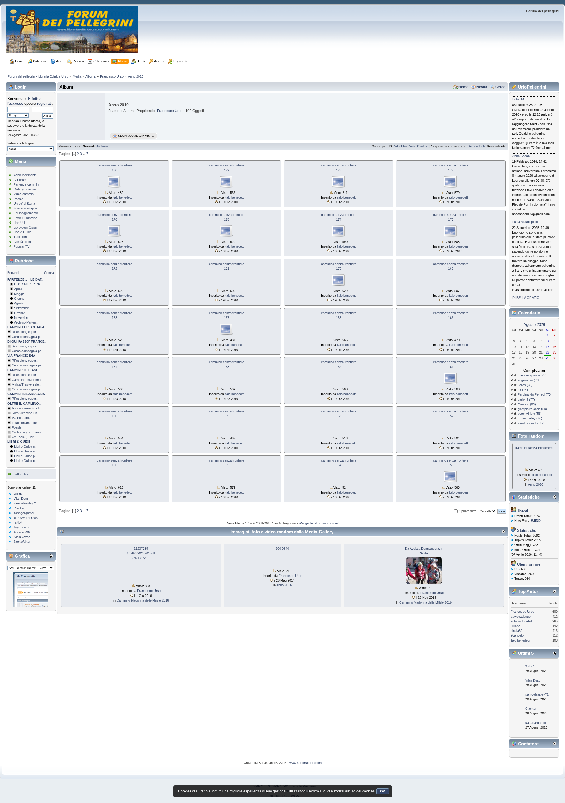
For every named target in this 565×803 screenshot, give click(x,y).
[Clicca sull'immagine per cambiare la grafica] (30, 589)
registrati (44, 103)
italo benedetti (122, 197)
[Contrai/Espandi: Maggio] (11, 294)
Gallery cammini (25, 189)
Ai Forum (20, 179)
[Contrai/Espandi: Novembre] (11, 317)
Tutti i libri (20, 237)
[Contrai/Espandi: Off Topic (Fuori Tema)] (9, 437)
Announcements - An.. (27, 408)
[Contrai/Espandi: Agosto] (11, 303)
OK (382, 791)
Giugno (19, 298)
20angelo (517, 635)
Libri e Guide (22, 232)
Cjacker (19, 508)
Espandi (13, 272)
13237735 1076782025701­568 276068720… (141, 553)
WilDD (18, 494)
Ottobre (19, 313)
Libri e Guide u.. (25, 446)
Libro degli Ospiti (25, 227)
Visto (412, 146)
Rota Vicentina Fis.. (25, 413)
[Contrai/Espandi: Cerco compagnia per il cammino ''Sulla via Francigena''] (9, 365)
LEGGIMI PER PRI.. (28, 284)
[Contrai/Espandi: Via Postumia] (9, 417)
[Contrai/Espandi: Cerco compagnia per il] (9, 337)
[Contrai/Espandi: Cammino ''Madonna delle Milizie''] (9, 379)
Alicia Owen (22, 537)
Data (396, 146)
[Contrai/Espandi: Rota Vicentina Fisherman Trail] (9, 413)
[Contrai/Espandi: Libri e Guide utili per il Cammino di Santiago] (11, 446)
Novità (481, 87)
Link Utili (19, 222)
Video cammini (24, 194)
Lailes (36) (525, 385)
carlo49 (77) (526, 399)
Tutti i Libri (20, 474)
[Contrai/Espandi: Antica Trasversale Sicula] (9, 384)
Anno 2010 (535, 484)
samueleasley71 (25, 503)
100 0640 (282, 548)
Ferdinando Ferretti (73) (535, 394)
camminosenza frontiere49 (534, 447)
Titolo (404, 146)
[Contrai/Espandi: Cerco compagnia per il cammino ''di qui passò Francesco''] (9, 351)
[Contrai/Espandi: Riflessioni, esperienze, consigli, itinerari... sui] (9, 374)
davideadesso (521, 616)
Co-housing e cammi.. (27, 432)
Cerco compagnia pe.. (27, 337)
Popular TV (21, 246)
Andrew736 (22, 532)
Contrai (49, 272)
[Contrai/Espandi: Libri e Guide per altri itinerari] (11, 460)
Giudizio (422, 146)
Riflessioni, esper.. (25, 332)
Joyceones (21, 527)
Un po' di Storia (24, 203)
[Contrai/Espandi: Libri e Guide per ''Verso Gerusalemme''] (11, 456)
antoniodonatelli (521, 621)
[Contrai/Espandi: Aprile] (11, 289)
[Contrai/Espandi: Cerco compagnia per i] (9, 389)
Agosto (19, 303)
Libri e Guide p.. (25, 456)
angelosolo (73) (529, 380)
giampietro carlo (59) (532, 409)
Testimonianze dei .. (26, 422)
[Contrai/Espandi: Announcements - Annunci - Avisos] (9, 408)
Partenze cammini (26, 184)
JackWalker (22, 541)
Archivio (102, 146)
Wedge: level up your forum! (319, 523)
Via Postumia (21, 417)
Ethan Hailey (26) (530, 418)
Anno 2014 (284, 585)
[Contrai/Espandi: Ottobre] (11, 313)
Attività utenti (22, 242)
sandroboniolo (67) (531, 423)
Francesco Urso (169, 111)
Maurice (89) (527, 404)
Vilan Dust (21, 498)
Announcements (25, 175)
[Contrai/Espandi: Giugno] (11, 298)
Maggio (19, 294)
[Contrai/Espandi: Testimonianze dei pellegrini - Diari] (9, 422)
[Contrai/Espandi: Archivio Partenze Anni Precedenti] (11, 322)
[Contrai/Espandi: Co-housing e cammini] (9, 432)
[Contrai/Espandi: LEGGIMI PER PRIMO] (11, 284)
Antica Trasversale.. (26, 384)
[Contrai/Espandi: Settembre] (11, 308)
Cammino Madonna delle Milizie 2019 (425, 602)
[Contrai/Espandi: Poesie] (9, 427)
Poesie (18, 199)
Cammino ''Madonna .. (27, 379)
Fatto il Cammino (25, 218)
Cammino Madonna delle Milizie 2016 (143, 600)
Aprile (18, 289)
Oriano (515, 626)
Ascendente (477, 146)
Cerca (500, 87)
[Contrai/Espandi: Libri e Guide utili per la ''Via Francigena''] (11, 451)
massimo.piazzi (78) (532, 375)
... (84, 154)
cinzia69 (516, 630)
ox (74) (523, 389)
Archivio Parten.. (26, 322)
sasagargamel (24, 513)
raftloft (18, 522)
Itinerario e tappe (25, 208)
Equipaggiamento (26, 213)
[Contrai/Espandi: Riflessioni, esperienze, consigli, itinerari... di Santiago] (9, 332)
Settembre (21, 308)
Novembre (21, 317)
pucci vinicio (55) (530, 413)
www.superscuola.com (305, 762)
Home (463, 87)
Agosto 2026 (534, 324)
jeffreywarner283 (26, 517)
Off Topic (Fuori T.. (25, 437)
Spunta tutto (467, 511)
